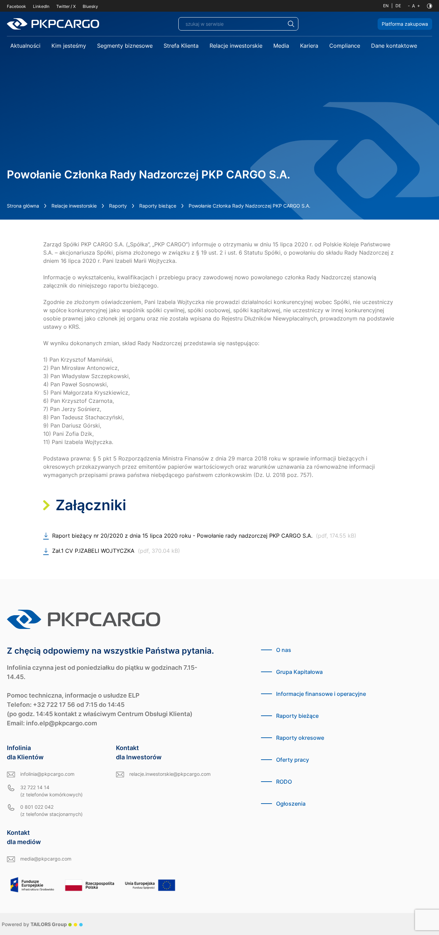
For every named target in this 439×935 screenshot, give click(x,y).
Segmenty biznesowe (125, 45)
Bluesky (90, 6)
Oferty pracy (292, 759)
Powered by (34, 924)
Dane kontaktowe (394, 45)
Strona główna (23, 206)
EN (386, 5)
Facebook (16, 6)
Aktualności (25, 45)
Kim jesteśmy (68, 45)
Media (281, 45)
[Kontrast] (429, 6)
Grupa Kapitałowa (299, 671)
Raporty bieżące (157, 206)
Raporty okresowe (300, 737)
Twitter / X (66, 6)
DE (398, 5)
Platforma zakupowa (405, 24)
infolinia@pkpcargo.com (47, 774)
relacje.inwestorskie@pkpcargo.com (170, 774)
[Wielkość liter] (414, 6)
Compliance (344, 45)
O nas (283, 649)
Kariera (309, 45)
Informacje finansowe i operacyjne (321, 693)
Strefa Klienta (181, 45)
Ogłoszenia (291, 803)
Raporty (118, 206)
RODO (284, 781)
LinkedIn (41, 6)
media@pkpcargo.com (45, 859)
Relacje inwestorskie (236, 45)
